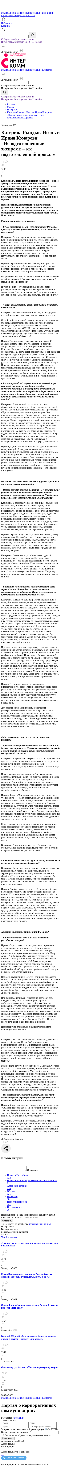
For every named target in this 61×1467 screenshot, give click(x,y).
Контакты (30, 15)
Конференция (24, 13)
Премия (12, 13)
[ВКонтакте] (3, 1454)
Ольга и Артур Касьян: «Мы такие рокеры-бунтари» (29, 1367)
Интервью (12, 109)
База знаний (48, 13)
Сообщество (18, 15)
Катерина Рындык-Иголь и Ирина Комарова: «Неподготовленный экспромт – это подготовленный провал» (30, 115)
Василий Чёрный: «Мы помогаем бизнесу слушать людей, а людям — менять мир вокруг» (28, 1337)
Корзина (5, 26)
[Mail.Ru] (2, 1454)
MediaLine (36, 13)
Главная (11, 104)
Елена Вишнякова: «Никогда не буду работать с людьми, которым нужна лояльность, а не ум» (26, 1275)
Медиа (4, 13)
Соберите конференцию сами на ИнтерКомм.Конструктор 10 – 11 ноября (21, 40)
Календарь (6, 15)
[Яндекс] (1, 1454)
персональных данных (40, 1224)
